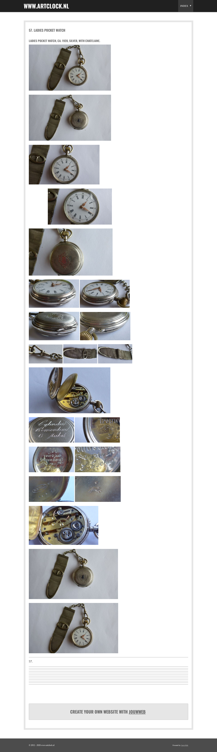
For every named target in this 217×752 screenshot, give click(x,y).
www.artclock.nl (46, 6)
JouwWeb (137, 712)
